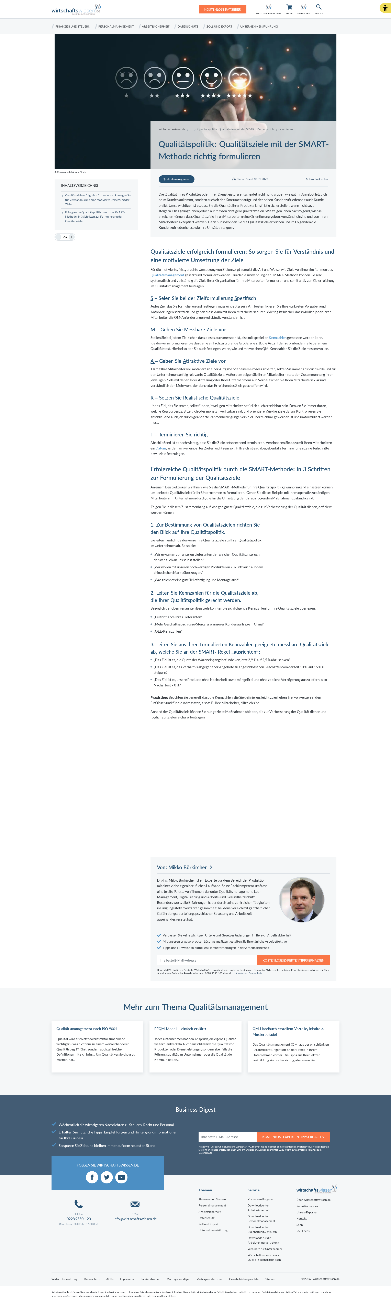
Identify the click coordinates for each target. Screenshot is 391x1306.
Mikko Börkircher (317, 179)
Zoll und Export (219, 26)
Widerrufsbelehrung (64, 1279)
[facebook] (92, 1177)
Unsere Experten (307, 1212)
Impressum (127, 1279)
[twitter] (107, 1177)
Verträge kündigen (178, 1279)
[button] (385, 8)
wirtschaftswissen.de (172, 129)
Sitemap (270, 1279)
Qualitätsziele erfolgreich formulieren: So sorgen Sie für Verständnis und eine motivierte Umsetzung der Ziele (98, 200)
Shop (300, 1224)
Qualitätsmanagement (167, 275)
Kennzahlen (278, 337)
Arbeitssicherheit (155, 26)
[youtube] (121, 1177)
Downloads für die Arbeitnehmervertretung (263, 1240)
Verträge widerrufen (210, 1279)
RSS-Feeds (303, 1231)
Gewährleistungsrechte (243, 1279)
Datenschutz (188, 26)
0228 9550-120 (79, 1218)
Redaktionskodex (307, 1206)
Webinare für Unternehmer (265, 1249)
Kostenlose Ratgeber (261, 1199)
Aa (65, 237)
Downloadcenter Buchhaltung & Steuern (262, 1229)
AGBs (109, 1279)
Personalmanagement (116, 26)
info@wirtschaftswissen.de (135, 1218)
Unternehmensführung (259, 26)
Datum (161, 448)
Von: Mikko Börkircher (182, 867)
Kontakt (302, 1218)
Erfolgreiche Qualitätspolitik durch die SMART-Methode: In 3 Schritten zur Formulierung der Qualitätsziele (95, 217)
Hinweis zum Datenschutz (248, 973)
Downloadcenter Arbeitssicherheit (259, 1208)
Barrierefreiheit (150, 1279)
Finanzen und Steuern (72, 26)
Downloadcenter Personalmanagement (261, 1218)
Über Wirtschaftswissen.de (314, 1199)
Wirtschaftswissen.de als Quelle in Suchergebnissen (264, 1257)
